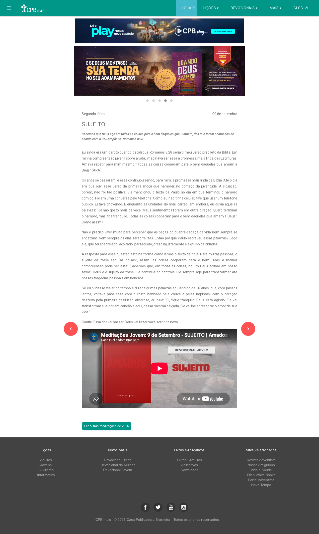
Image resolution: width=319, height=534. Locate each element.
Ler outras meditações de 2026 (106, 426)
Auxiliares (46, 470)
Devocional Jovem (117, 470)
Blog (301, 8)
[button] (9, 8)
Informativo (46, 475)
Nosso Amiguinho (261, 465)
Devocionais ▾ (244, 8)
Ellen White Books (261, 475)
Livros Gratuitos (189, 460)
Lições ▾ (211, 8)
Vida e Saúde (261, 470)
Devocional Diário (118, 460)
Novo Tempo (261, 485)
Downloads (189, 470)
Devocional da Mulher (117, 465)
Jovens (46, 465)
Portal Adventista (261, 480)
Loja (188, 8)
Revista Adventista (261, 460)
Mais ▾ (276, 8)
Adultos (46, 460)
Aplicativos (189, 465)
